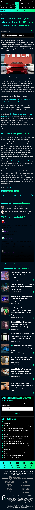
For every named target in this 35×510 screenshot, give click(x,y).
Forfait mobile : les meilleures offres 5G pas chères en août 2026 (18, 448)
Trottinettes (13, 11)
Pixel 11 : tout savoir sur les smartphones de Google (18, 426)
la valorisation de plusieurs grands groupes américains (16, 115)
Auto (16, 7)
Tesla (16, 191)
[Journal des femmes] (10, 482)
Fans (3, 466)
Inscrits (25, 466)
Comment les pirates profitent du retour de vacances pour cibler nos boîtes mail (22, 286)
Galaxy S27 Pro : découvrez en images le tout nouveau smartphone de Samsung (21, 324)
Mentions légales (6, 473)
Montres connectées (16, 393)
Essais (7, 11)
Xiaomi (13, 341)
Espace (21, 7)
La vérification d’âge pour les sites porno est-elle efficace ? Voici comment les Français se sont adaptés (21, 372)
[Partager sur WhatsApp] (26, 195)
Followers (10, 466)
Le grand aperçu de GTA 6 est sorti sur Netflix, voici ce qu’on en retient (22, 275)
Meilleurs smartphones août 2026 (13, 456)
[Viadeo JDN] (10, 492)
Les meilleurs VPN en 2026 (11, 458)
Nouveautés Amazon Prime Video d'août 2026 (16, 443)
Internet (13, 379)
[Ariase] (25, 492)
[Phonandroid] (4, 497)
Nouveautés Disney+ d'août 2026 (13, 441)
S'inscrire (17, 413)
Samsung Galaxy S (15, 329)
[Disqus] (17, 241)
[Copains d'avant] (25, 489)
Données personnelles (16, 473)
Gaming (12, 7)
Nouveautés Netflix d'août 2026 (13, 439)
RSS (31, 466)
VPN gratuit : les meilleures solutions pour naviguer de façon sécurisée (22, 348)
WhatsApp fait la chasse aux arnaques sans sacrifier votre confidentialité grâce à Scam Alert (21, 311)
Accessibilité (30, 473)
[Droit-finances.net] (10, 489)
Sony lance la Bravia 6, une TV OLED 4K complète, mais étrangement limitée (21, 298)
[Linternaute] (25, 485)
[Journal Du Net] (10, 485)
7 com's (30, 30)
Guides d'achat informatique (18, 353)
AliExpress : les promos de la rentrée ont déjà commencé (16, 422)
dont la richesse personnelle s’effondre (20, 161)
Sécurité (13, 292)
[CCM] (25, 482)
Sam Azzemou (5, 30)
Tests (12, 365)
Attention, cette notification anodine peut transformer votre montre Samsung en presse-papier (22, 387)
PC (7, 7)
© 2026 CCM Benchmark (17, 474)
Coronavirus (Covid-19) (7, 191)
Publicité (31, 471)
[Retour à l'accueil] (17, 1)
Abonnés (17, 466)
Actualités (13, 304)
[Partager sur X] (3, 195)
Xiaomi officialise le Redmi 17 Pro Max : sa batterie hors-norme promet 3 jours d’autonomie (22, 336)
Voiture (5, 14)
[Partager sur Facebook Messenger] (20, 195)
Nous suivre (31, 195)
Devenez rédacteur (17, 471)
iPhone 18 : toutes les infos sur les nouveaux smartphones (16, 431)
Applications (14, 318)
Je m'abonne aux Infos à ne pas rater (15, 35)
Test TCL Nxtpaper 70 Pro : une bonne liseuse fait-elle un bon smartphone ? (21, 359)
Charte (24, 473)
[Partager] (33, 30)
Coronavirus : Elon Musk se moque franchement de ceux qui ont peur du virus (15, 101)
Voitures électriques (29, 11)
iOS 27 (6, 434)
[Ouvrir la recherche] (33, 1)
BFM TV (8, 187)
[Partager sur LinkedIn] (14, 195)
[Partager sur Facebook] (9, 195)
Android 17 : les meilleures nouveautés (14, 428)
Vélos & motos (20, 11)
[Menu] (2, 1)
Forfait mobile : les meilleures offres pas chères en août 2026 (18, 452)
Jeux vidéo (13, 280)
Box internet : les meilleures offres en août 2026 (17, 446)
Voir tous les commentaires (10, 264)
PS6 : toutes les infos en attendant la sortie (16, 436)
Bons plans (28, 7)
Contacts (25, 471)
